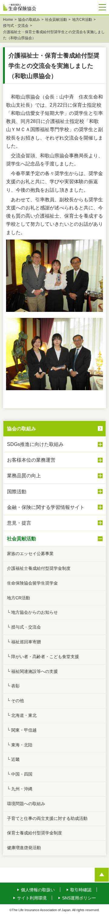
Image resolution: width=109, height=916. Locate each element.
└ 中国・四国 (19, 774)
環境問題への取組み (26, 803)
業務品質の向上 (24, 475)
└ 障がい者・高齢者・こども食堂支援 (43, 656)
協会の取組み (29, 19)
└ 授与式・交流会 (24, 627)
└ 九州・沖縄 (19, 788)
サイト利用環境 (32, 898)
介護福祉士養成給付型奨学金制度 (39, 568)
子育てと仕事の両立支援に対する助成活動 (47, 818)
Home (8, 19)
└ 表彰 (13, 685)
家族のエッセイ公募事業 (30, 553)
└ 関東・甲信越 (22, 730)
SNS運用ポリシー (79, 898)
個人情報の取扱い (38, 890)
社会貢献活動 (56, 19)
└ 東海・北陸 (19, 744)
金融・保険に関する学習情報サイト (45, 507)
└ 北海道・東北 (22, 715)
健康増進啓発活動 (24, 847)
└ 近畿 (13, 759)
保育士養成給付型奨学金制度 (34, 832)
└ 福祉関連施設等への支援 (32, 671)
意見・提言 (19, 522)
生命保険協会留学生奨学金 (32, 583)
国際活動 (16, 491)
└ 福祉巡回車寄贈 (24, 641)
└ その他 (15, 700)
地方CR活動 (82, 19)
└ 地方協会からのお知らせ (32, 612)
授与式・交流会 (15, 26)
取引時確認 (80, 890)
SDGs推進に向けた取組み (35, 444)
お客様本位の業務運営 (31, 460)
